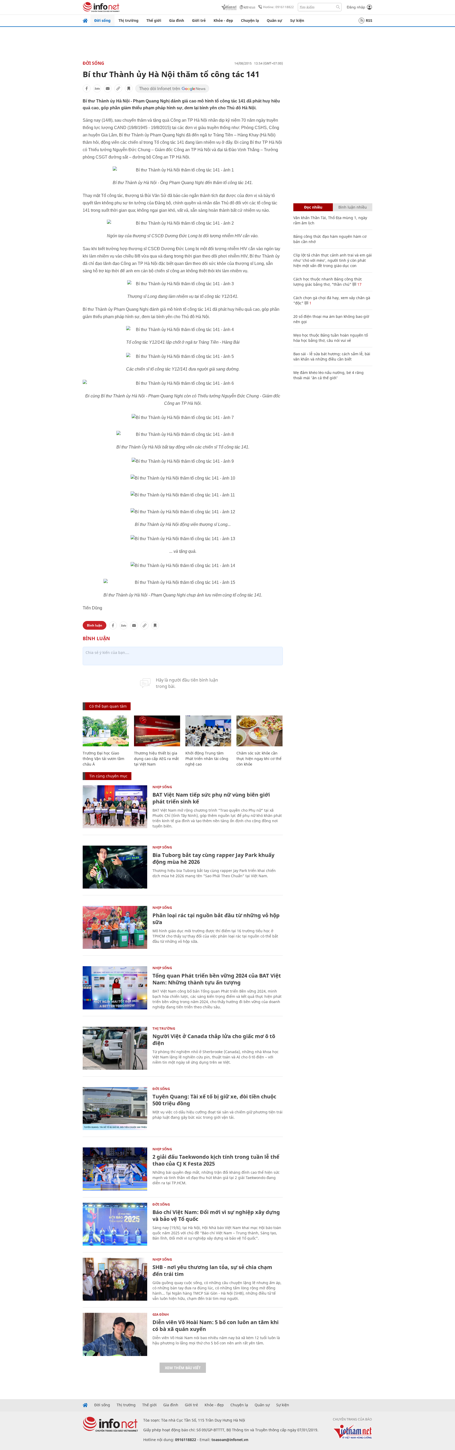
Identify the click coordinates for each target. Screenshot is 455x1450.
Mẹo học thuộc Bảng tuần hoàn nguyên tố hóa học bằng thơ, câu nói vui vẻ (330, 338)
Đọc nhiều (313, 207)
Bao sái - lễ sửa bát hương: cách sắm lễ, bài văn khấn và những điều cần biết (331, 356)
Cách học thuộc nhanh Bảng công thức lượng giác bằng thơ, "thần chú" (327, 282)
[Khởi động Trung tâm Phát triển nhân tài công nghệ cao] (208, 731)
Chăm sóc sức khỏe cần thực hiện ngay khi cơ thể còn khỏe (258, 759)
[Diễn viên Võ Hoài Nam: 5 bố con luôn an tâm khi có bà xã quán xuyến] (115, 1334)
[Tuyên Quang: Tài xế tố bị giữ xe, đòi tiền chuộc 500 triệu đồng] (115, 1108)
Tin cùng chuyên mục (108, 775)
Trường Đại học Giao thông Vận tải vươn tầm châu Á (103, 759)
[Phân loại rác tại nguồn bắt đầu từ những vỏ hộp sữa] (115, 927)
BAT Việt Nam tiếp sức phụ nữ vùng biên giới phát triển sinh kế (211, 798)
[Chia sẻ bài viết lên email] (108, 88)
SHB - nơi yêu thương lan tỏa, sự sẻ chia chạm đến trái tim (212, 1271)
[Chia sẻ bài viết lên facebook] (87, 88)
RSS (369, 20)
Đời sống (102, 20)
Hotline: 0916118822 (278, 7)
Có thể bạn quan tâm (108, 706)
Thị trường (128, 20)
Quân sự (274, 20)
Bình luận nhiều (352, 207)
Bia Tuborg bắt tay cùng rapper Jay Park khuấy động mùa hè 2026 (213, 858)
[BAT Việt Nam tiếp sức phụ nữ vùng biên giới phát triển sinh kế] (115, 806)
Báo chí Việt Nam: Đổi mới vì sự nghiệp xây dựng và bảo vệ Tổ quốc (216, 1215)
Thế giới (153, 20)
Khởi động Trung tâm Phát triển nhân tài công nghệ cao (206, 759)
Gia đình (176, 20)
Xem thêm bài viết (183, 1367)
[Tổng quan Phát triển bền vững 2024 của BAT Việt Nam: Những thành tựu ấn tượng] (115, 987)
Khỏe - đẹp (223, 20)
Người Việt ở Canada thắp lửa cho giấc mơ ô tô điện (213, 1040)
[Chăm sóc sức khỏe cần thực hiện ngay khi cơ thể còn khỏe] (259, 731)
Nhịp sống (162, 787)
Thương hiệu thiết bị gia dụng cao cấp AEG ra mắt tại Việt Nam (156, 759)
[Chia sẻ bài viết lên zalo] (97, 88)
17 (359, 284)
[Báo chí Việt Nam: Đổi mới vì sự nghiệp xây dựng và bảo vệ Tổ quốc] (115, 1224)
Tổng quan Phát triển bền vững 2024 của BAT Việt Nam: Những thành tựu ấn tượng (216, 979)
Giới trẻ (199, 20)
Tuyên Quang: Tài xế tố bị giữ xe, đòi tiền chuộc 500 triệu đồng (214, 1100)
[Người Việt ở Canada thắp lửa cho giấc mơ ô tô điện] (115, 1048)
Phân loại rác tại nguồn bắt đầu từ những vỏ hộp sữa (216, 919)
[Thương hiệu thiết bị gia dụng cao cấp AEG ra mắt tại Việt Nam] (157, 731)
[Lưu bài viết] (129, 88)
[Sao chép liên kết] (118, 88)
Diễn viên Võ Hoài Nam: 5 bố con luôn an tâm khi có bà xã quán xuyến (215, 1326)
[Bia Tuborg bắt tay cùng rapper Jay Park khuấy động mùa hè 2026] (115, 867)
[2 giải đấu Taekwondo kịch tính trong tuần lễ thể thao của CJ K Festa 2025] (115, 1168)
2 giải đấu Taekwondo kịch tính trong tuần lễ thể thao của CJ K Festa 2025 (215, 1160)
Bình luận (94, 625)
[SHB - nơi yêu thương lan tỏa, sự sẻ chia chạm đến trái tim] (115, 1279)
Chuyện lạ (250, 20)
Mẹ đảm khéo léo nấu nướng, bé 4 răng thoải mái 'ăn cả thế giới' (328, 375)
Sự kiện (297, 20)
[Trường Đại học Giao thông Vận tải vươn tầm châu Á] (106, 731)
